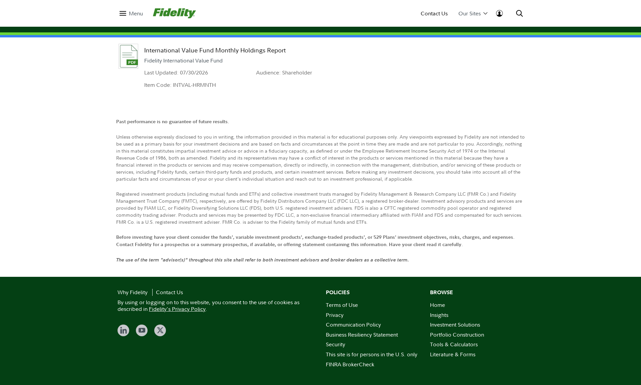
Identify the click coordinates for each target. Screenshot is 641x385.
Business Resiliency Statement (362, 334)
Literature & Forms (452, 354)
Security (335, 344)
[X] (160, 330)
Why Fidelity (133, 292)
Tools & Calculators (454, 344)
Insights (439, 315)
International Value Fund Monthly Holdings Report (215, 50)
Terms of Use (342, 305)
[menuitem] (131, 13)
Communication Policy (353, 324)
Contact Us (434, 13)
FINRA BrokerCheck (350, 364)
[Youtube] (142, 330)
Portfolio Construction (457, 334)
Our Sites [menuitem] (469, 13)
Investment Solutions (455, 324)
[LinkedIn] (123, 330)
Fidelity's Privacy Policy (177, 309)
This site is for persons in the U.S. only (371, 354)
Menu (136, 13)
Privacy (335, 315)
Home (437, 305)
